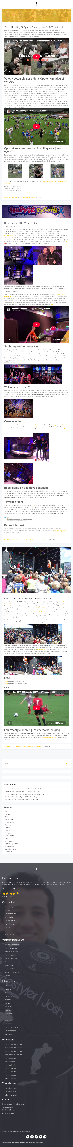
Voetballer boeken (10, 914)
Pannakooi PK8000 (10, 1072)
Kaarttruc (7, 927)
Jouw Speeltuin (9, 934)
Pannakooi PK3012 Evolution (13, 1055)
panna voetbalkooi (61, 425)
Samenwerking (21, 540)
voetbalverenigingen (40, 608)
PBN (34, 505)
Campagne (8, 814)
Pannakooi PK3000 (10, 1058)
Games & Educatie (10, 962)
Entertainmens (11, 746)
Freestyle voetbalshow (12, 945)
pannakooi (32, 425)
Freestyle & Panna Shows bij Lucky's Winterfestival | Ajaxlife (22, 797)
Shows (16, 197)
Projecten (14, 540)
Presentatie (18, 746)
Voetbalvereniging (23, 197)
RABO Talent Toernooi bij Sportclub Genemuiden (28, 598)
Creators (7, 976)
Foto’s (6, 681)
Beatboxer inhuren (10, 920)
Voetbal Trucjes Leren (36, 540)
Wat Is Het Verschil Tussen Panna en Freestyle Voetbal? (21, 799)
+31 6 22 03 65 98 (7, 1108)
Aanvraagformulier (38, 1142)
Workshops (32, 197)
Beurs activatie (9, 969)
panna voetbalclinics (33, 427)
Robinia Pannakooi (10, 1079)
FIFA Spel (7, 910)
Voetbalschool (9, 846)
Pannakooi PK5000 (10, 1068)
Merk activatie (9, 965)
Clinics (6, 197)
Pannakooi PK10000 (11, 1075)
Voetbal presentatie (11, 958)
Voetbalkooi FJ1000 (11, 1088)
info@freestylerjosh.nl (61, 531)
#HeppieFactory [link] (9, 235)
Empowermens (9, 931)
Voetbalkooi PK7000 (11, 1091)
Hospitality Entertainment (12, 972)
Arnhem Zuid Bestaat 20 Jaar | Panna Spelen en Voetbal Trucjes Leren (25, 794)
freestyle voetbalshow (38, 612)
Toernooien (30, 746)
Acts (5, 540)
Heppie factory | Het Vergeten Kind (21, 223)
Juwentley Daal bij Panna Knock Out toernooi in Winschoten (22, 791)
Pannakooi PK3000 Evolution (13, 1044)
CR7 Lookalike (9, 917)
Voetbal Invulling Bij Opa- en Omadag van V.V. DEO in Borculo (34, 27)
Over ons (7, 827)
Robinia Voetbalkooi (11, 1095)
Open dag (11, 197)
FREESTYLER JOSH (13, 1131)
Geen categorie (9, 822)
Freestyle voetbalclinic (11, 951)
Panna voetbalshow (11, 948)
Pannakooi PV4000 (10, 1065)
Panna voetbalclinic (11, 955)
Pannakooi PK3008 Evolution (13, 1048)
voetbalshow (41, 649)
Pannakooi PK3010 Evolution (13, 1051)
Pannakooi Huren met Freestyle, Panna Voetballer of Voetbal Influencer (26, 789)
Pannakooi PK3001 (10, 1061)
